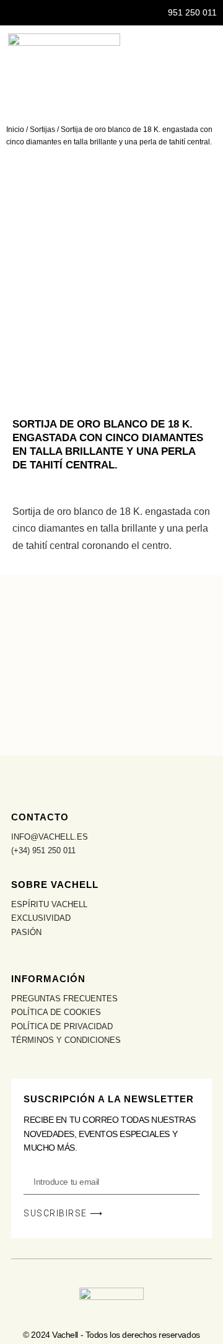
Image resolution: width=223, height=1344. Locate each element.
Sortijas (42, 129)
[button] (214, 59)
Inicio (15, 129)
